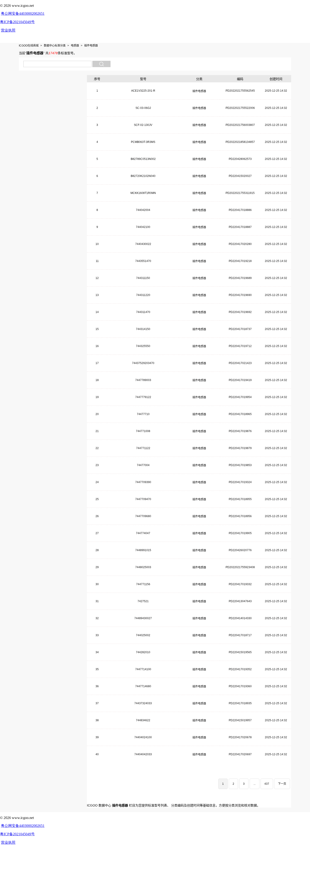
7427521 (143, 601)
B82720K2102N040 (143, 176)
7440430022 (143, 244)
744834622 (143, 720)
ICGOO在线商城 (29, 45)
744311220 (143, 295)
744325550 (143, 346)
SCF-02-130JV (143, 125)
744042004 (143, 210)
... (254, 783)
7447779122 (143, 397)
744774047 (143, 533)
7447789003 (143, 380)
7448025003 (143, 567)
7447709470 (143, 499)
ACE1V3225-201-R (143, 90)
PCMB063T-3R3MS (143, 142)
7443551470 (143, 261)
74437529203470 (143, 363)
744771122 (143, 448)
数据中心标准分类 (55, 45)
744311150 (143, 278)
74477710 (143, 414)
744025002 (143, 635)
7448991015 (143, 550)
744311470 (143, 312)
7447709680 (143, 516)
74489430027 (143, 618)
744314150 (143, 329)
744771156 (143, 584)
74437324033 (143, 703)
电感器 (75, 45)
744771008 (143, 431)
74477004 (143, 465)
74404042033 (143, 754)
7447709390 (143, 482)
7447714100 (143, 669)
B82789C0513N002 (143, 159)
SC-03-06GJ (143, 108)
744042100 (143, 227)
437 (266, 783)
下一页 (282, 783)
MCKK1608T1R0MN (143, 193)
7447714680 (143, 686)
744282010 (143, 652)
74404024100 (143, 737)
